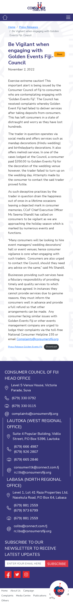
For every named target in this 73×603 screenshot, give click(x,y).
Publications (39, 595)
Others (5, 600)
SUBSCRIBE (56, 564)
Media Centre (23, 595)
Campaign (28, 590)
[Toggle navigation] (68, 17)
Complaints (7, 595)
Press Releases (28, 27)
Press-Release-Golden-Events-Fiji (25, 346)
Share (59, 54)
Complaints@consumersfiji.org (38, 339)
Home (11, 27)
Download (51, 346)
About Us (15, 590)
